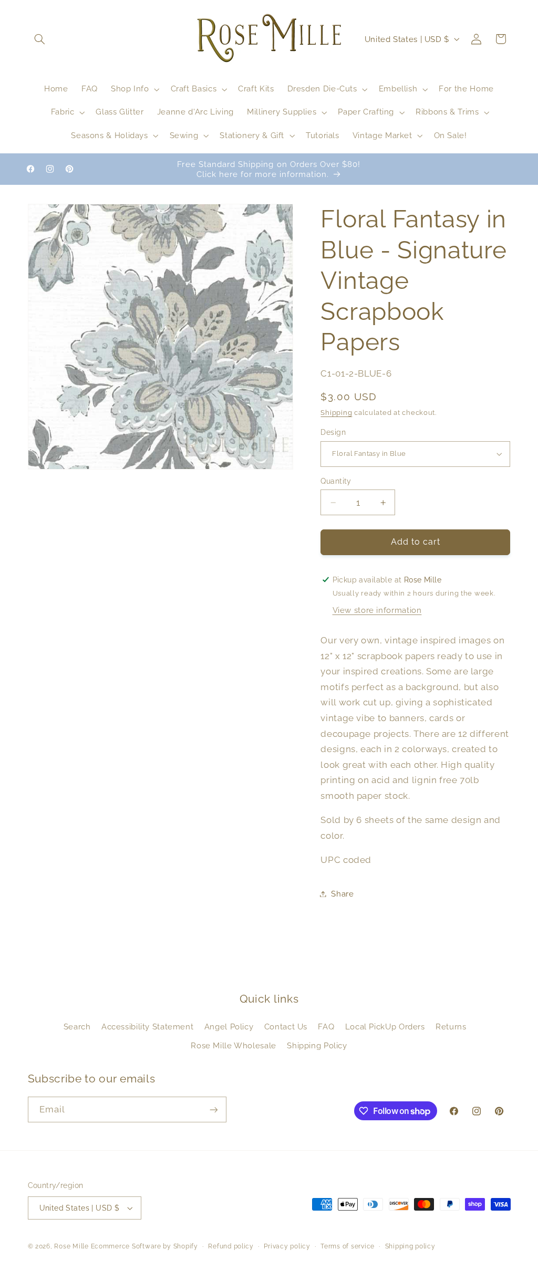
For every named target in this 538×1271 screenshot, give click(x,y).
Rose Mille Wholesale (233, 1045)
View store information (377, 610)
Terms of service (347, 1246)
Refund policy (231, 1246)
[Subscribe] (213, 1109)
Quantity (335, 481)
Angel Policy (229, 1026)
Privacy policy (287, 1246)
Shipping (336, 412)
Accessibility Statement (147, 1026)
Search (77, 1026)
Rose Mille (71, 1246)
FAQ (326, 1026)
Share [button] (342, 893)
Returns (451, 1026)
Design (333, 432)
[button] (40, 39)
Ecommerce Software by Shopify (144, 1246)
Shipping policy (410, 1246)
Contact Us (285, 1026)
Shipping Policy (317, 1045)
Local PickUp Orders (385, 1026)
